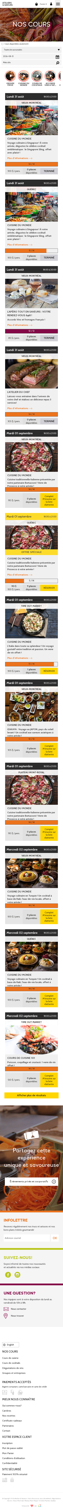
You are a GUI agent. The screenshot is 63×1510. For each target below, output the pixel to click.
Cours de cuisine (10, 1358)
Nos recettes (8, 1415)
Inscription (7, 1443)
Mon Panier (8, 1453)
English (10, 1344)
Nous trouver (17, 1315)
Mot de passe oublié (12, 1448)
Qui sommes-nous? (12, 1405)
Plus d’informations (17, 158)
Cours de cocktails (11, 1363)
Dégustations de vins (12, 1368)
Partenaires (8, 1425)
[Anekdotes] (39, 1505)
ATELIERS (7, 4)
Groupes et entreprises (13, 1373)
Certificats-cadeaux (12, 1420)
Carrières (6, 1410)
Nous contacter (18, 1308)
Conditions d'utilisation (13, 1458)
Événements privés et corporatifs (29, 1181)
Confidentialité (9, 1463)
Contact (6, 1430)
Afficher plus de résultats (31, 1095)
